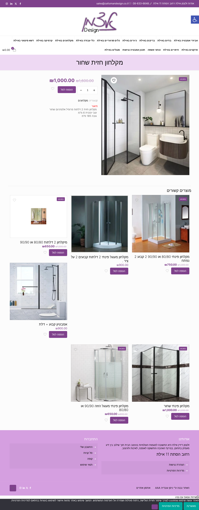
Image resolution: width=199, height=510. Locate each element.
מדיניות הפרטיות (175, 470)
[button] (195, 20)
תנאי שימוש (86, 464)
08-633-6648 (141, 3)
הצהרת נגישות (176, 464)
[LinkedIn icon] (11, 3)
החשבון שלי (86, 446)
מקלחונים (83, 100)
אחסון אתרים (143, 487)
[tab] (54, 106)
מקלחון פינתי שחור (176, 406)
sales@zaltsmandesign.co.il (112, 3)
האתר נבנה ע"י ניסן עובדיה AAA (172, 487)
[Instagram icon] (7, 3)
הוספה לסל (67, 89)
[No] (155, 506)
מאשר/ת (191, 506)
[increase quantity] (94, 90)
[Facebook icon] (20, 3)
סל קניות (88, 452)
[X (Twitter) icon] (16, 3)
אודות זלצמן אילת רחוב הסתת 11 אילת (173, 3)
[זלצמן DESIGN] (99, 21)
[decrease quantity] (81, 90)
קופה (90, 458)
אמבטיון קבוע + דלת (53, 324)
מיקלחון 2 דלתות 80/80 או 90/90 (43, 242)
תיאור (95, 106)
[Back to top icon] (13, 488)
